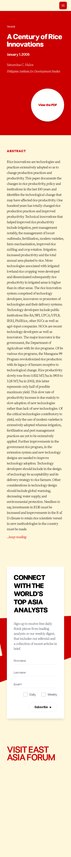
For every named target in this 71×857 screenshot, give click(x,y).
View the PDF (47, 105)
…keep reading (16, 537)
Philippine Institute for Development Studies (33, 71)
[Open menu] (63, 5)
